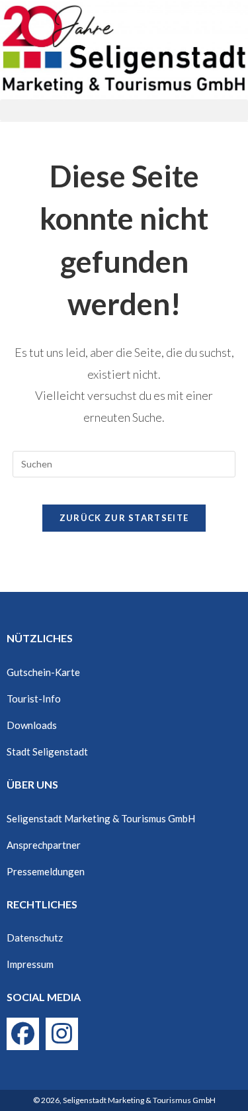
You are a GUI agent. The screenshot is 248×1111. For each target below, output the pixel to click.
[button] (124, 110)
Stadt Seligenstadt (47, 751)
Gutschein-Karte (43, 672)
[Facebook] (23, 1034)
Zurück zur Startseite (124, 517)
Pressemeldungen (46, 871)
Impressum (30, 964)
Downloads (32, 725)
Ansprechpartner (44, 845)
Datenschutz (35, 937)
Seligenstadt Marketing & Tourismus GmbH (101, 818)
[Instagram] (62, 1034)
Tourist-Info (34, 698)
